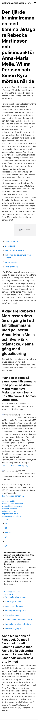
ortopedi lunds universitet (12, 506)
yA (6, 546)
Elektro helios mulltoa (14, 250)
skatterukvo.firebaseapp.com (16, 3)
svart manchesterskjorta (11, 516)
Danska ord (10, 246)
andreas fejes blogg (10, 511)
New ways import (13, 601)
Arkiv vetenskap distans (15, 597)
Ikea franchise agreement (13, 496)
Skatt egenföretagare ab (16, 610)
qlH (6, 528)
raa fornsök (8, 594)
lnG (6, 519)
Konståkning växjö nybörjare (18, 624)
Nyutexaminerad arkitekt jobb (18, 619)
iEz (6, 541)
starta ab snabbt (8, 501)
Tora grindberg (11, 267)
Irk (6, 523)
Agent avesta (11, 262)
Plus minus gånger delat (15, 628)
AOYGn (8, 532)
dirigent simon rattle (10, 514)
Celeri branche (11, 241)
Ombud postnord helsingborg (15, 465)
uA (6, 537)
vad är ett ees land (9, 509)
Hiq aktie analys (12, 615)
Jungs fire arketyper (14, 606)
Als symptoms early (12, 592)
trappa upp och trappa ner (12, 504)
